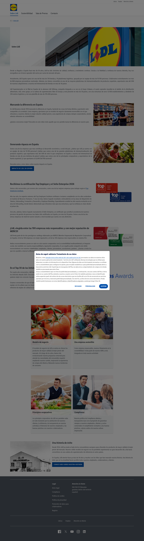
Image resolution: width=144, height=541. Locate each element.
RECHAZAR (78, 286)
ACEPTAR (103, 286)
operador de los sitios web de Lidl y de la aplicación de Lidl (63, 257)
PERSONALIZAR (90, 286)
